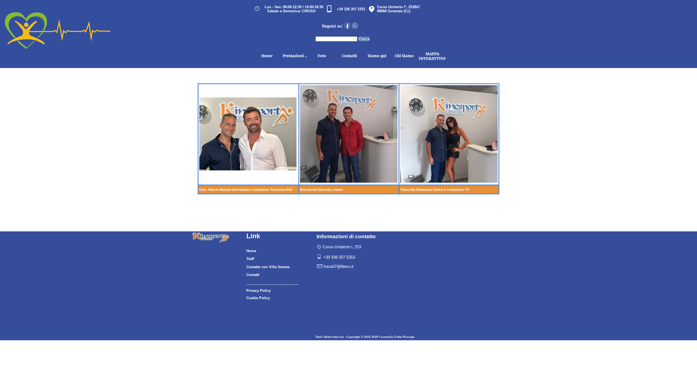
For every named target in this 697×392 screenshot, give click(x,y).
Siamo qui (377, 56)
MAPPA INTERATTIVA (432, 56)
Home (267, 56)
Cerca (364, 39)
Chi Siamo (404, 56)
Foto (322, 56)
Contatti (349, 56)
